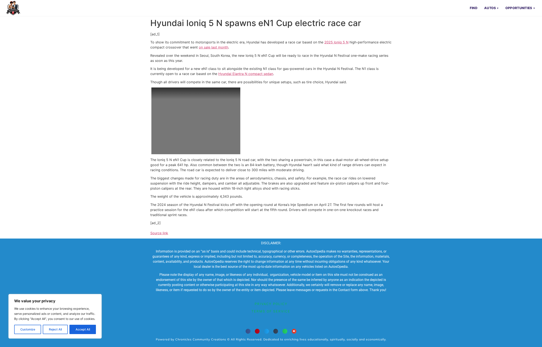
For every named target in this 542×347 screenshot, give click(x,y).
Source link (159, 233)
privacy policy (271, 304)
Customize (27, 329)
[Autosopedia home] (13, 8)
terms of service (271, 311)
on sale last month (213, 47)
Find (473, 8)
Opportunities (518, 8)
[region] (55, 316)
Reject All (55, 329)
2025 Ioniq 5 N (336, 42)
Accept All (83, 329)
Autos (490, 8)
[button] (248, 331)
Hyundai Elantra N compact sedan (245, 74)
